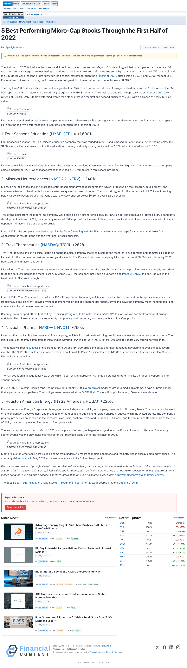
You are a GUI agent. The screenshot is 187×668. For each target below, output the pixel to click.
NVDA (122, 556)
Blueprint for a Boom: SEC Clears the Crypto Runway (69, 571)
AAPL (122, 531)
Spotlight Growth (127, 482)
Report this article (15, 507)
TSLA (122, 565)
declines (53, 88)
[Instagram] (178, 650)
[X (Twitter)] (158, 650)
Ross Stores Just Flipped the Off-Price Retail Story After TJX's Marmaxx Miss (73, 619)
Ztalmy (104, 219)
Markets (7, 3)
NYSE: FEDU (62, 133)
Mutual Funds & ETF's (31, 3)
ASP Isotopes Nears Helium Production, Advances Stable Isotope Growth (70, 596)
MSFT (122, 552)
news (133, 165)
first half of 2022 (106, 75)
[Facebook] (164, 650)
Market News (18, 8)
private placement (79, 297)
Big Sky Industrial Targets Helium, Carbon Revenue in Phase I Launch (73, 550)
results (77, 314)
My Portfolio (51, 22)
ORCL (122, 561)
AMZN (122, 527)
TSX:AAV (75, 538)
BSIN (59, 561)
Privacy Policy (96, 652)
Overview (7, 8)
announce (24, 458)
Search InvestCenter (33, 14)
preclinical (94, 387)
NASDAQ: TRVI (55, 244)
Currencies (31, 8)
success (33, 347)
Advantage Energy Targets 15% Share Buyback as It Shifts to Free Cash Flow (72, 527)
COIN (84, 584)
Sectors (46, 3)
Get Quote (13, 17)
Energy (59, 538)
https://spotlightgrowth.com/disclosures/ (139, 474)
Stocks (16, 3)
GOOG (122, 544)
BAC (121, 539)
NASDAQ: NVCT (53, 327)
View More (110, 517)
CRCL (90, 584)
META (122, 548)
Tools (54, 3)
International (44, 8)
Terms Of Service (113, 652)
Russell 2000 (154, 92)
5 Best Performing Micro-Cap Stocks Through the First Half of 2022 (54, 482)
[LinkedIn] (171, 650)
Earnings (60, 630)
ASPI (73, 607)
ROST (75, 630)
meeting (78, 231)
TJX (80, 630)
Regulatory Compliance (64, 584)
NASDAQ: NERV (65, 179)
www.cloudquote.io (102, 645)
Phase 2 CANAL (131, 273)
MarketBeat (43, 538)
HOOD (96, 584)
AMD (122, 535)
